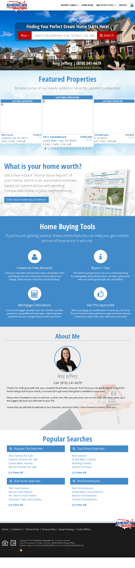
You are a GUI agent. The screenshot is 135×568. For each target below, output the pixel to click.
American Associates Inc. (44, 540)
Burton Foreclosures (84, 495)
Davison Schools (81, 467)
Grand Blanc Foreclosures (87, 491)
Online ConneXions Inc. (74, 545)
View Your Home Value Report (26, 199)
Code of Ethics (83, 529)
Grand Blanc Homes (21, 463)
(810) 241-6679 (88, 63)
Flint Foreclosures (82, 488)
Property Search (69, 5)
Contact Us (16, 529)
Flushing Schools (81, 463)
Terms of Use (32, 529)
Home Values (88, 5)
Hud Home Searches (26, 481)
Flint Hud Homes (19, 488)
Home (5, 529)
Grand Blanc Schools (84, 459)
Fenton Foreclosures (84, 499)
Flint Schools (79, 455)
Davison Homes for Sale (23, 459)
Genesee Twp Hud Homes (25, 499)
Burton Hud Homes (20, 491)
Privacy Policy (49, 529)
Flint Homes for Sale (21, 455)
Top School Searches (90, 449)
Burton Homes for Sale (22, 467)
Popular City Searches (28, 449)
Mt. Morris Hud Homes (23, 495)
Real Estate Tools (105, 5)
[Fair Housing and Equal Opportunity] (6, 542)
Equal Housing (66, 529)
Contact (123, 5)
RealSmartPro (48, 545)
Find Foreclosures (88, 481)
